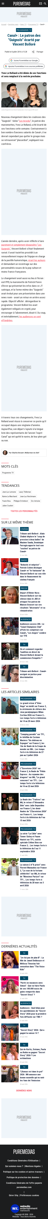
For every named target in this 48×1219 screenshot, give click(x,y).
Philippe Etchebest (21, 501)
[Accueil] (21, 3)
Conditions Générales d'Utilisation (22, 1160)
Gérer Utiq (13, 1195)
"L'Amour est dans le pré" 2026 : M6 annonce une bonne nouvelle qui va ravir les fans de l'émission (32, 1076)
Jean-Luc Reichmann (28, 496)
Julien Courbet (7, 506)
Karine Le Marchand (9, 496)
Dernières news (13, 24)
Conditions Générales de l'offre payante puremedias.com (24, 1185)
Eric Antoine (35, 501)
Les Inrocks (24, 121)
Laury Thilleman (25, 492)
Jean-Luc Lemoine (9, 492)
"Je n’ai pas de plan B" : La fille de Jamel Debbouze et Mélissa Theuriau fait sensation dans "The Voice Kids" (32, 963)
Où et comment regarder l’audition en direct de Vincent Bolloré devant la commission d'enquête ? (31, 653)
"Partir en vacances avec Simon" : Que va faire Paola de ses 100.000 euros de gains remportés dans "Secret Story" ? (32, 989)
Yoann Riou (6, 501)
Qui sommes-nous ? (14, 1166)
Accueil (3, 24)
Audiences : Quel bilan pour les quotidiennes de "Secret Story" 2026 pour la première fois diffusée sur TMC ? (33, 1012)
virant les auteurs (36, 260)
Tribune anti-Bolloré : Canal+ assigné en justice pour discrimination (33, 674)
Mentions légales (33, 1166)
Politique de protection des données (23, 1177)
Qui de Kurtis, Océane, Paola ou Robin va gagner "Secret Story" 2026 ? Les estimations (33, 1054)
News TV (23, 24)
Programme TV (33, 24)
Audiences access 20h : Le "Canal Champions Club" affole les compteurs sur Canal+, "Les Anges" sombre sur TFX (33, 630)
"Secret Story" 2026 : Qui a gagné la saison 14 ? (32, 1031)
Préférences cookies (29, 1195)
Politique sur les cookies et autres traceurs (23, 1172)
